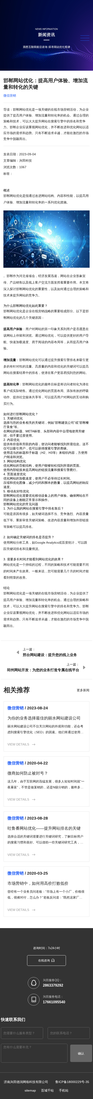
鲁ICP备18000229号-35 (72, 1082)
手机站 (63, 1090)
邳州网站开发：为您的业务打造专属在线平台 (43, 670)
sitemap (30, 1090)
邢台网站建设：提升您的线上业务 (50, 655)
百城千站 (47, 1090)
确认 (81, 1053)
